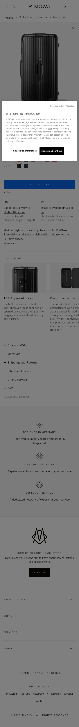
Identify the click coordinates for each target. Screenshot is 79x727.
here (50, 128)
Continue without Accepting (62, 106)
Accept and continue (52, 150)
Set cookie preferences (25, 150)
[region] (39, 131)
